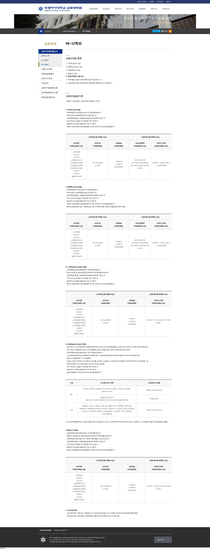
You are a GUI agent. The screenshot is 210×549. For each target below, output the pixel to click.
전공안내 (106, 9)
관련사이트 (160, 539)
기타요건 (44, 83)
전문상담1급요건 (48, 97)
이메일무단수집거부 (60, 530)
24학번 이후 (45, 56)
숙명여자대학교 (142, 2)
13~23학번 (44, 60)
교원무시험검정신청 (49, 88)
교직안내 (141, 9)
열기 (170, 31)
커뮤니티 (153, 9)
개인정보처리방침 (45, 530)
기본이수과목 (46, 69)
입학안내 (118, 9)
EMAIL (168, 2)
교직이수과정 (46, 78)
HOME (152, 2)
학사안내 (130, 9)
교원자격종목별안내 (49, 51)
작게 (154, 31)
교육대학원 (93, 9)
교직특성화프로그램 (49, 93)
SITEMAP (160, 2)
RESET (156, 31)
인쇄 (165, 31)
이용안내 (165, 9)
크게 (159, 31)
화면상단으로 (169, 530)
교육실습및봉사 (47, 74)
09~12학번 (44, 64)
